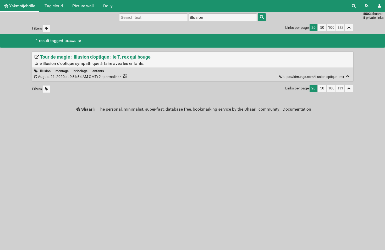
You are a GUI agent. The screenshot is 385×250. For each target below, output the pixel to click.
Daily (108, 5)
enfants (98, 71)
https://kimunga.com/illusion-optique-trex (313, 77)
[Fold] (348, 76)
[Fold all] (349, 27)
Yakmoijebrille (21, 5)
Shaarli (88, 109)
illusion (70, 41)
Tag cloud (54, 5)
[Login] (379, 6)
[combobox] (223, 17)
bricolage (80, 71)
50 (322, 27)
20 (313, 27)
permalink (78, 77)
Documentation (297, 109)
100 (331, 27)
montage (62, 71)
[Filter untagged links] (46, 28)
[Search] (354, 6)
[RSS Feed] (367, 6)
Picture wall (83, 5)
